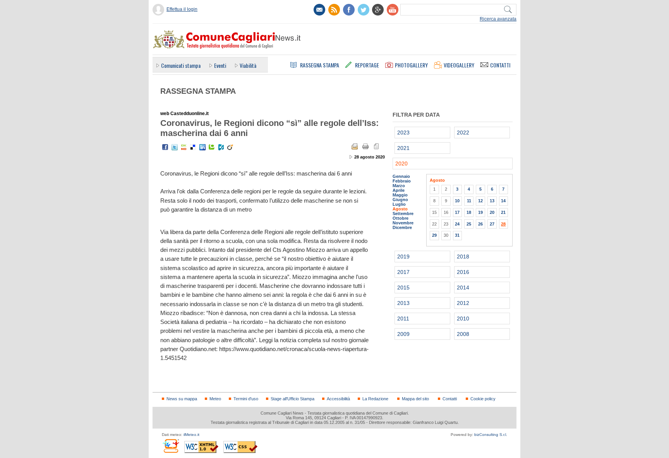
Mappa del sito (415, 398)
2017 (403, 272)
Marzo (399, 185)
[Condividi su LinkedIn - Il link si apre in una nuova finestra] (202, 147)
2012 (463, 303)
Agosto (400, 209)
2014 (463, 287)
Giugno (400, 199)
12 (480, 200)
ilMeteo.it (191, 434)
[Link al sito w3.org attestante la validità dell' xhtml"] (201, 447)
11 (469, 200)
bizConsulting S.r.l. (490, 434)
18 (469, 212)
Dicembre (402, 227)
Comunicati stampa (181, 65)
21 (503, 212)
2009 (403, 334)
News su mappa (181, 398)
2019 (403, 256)
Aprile (399, 190)
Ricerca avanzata (498, 19)
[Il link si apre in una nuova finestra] (349, 9)
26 (480, 224)
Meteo (215, 398)
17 (457, 212)
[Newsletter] (319, 9)
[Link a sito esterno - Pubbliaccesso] (170, 446)
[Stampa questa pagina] (365, 146)
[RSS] (334, 9)
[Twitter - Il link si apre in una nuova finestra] (175, 147)
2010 (463, 318)
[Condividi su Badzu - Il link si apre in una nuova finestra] (221, 147)
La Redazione (375, 398)
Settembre (403, 213)
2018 (463, 256)
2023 (403, 132)
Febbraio (402, 181)
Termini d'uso (245, 398)
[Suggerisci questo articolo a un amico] (355, 146)
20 (492, 212)
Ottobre (400, 218)
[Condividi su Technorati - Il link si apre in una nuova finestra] (212, 147)
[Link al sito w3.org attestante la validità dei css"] (240, 447)
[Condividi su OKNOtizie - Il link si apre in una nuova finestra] (184, 147)
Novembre (403, 222)
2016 (463, 272)
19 (480, 212)
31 (457, 235)
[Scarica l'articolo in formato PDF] (376, 146)
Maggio (400, 195)
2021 (403, 148)
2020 (401, 163)
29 (434, 235)
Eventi (220, 65)
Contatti (450, 398)
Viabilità (248, 65)
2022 (463, 132)
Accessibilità (338, 398)
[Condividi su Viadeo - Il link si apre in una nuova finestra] (230, 147)
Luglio (399, 204)
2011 (403, 318)
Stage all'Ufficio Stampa (292, 398)
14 (503, 200)
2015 (403, 287)
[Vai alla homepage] (226, 39)
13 (492, 200)
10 (457, 200)
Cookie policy (483, 398)
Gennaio (401, 176)
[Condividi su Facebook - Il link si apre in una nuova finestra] (165, 147)
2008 (463, 334)
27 (492, 224)
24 (457, 224)
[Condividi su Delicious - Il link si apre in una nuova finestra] (193, 147)
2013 (403, 303)
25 (469, 224)
